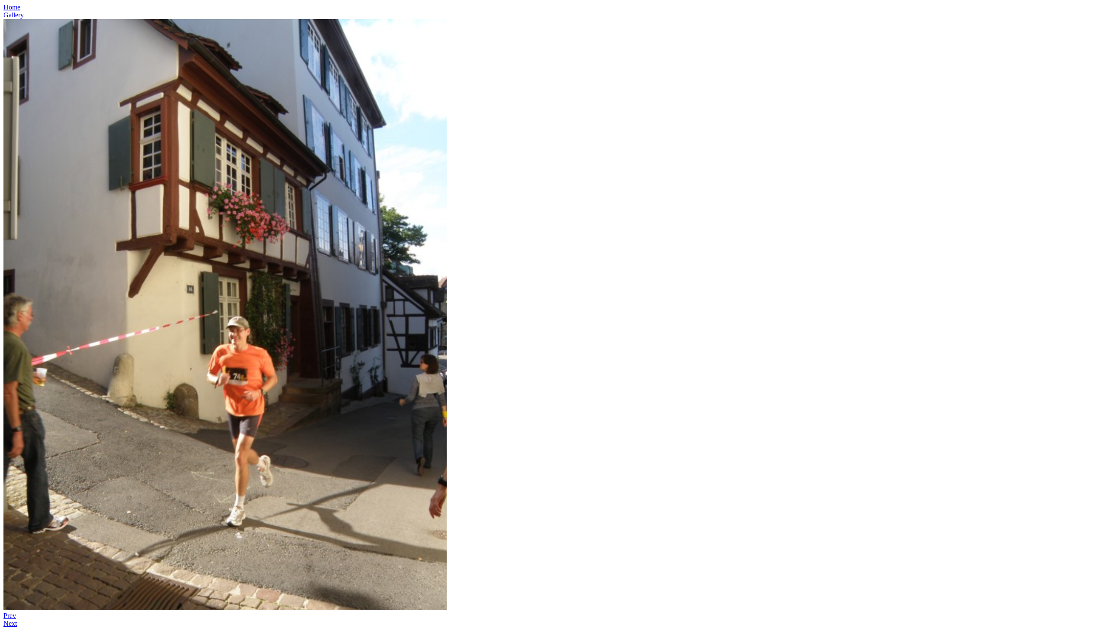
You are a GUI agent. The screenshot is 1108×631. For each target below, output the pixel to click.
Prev (9, 615)
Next (10, 623)
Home (11, 7)
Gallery (13, 15)
